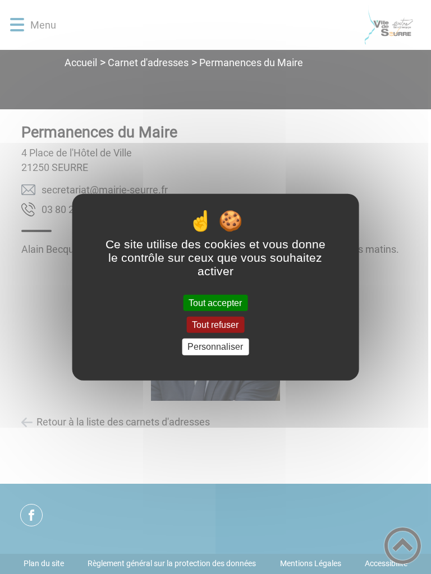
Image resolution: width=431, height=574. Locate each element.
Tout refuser (215, 325)
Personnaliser (215, 346)
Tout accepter (215, 303)
